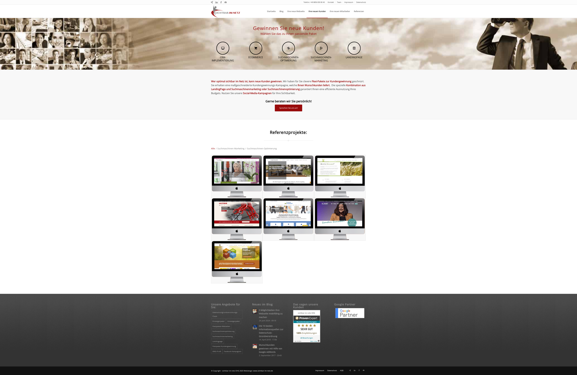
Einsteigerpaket (218, 321)
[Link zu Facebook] (221, 2)
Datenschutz (361, 2)
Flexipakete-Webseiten (221, 326)
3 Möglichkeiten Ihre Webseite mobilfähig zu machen (271, 313)
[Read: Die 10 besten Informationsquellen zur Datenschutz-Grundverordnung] (255, 327)
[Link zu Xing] (212, 2)
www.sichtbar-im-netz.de (263, 371)
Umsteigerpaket (233, 321)
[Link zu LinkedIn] (216, 2)
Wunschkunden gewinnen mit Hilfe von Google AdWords (270, 348)
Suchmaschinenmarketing (222, 336)
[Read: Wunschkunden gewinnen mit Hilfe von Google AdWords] (255, 346)
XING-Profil (216, 351)
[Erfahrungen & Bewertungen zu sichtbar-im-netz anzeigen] (306, 341)
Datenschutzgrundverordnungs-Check (225, 314)
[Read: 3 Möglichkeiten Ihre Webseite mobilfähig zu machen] (255, 311)
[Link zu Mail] (225, 2)
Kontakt (331, 2)
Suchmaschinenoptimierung (223, 331)
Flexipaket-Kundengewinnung (224, 346)
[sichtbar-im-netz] (225, 11)
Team (339, 2)
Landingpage (217, 341)
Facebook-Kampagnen (232, 351)
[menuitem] (331, 2)
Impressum (348, 2)
